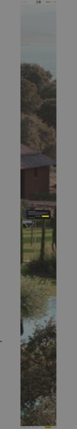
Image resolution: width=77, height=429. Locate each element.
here (32, 214)
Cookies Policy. (41, 214)
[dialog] (38, 214)
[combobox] (49, 210)
